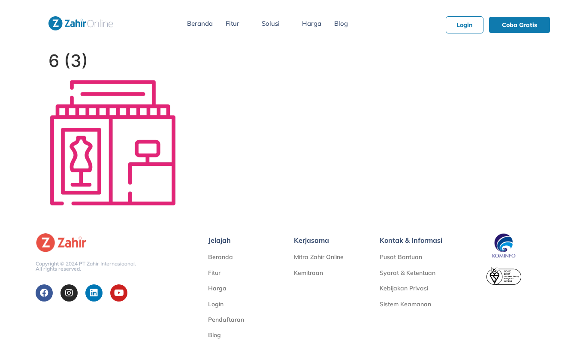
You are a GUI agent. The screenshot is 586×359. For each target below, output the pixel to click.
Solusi (271, 23)
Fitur (232, 23)
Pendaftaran (226, 319)
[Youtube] (118, 293)
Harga (311, 23)
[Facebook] (44, 293)
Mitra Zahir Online (319, 257)
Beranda (200, 23)
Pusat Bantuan (401, 257)
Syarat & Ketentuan (407, 273)
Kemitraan (308, 273)
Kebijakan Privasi (404, 288)
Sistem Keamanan (405, 304)
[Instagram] (69, 293)
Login (216, 304)
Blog (341, 23)
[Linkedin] (94, 293)
